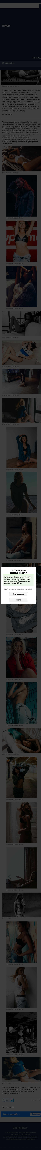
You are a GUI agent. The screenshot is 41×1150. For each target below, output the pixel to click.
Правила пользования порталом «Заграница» (18, 589)
